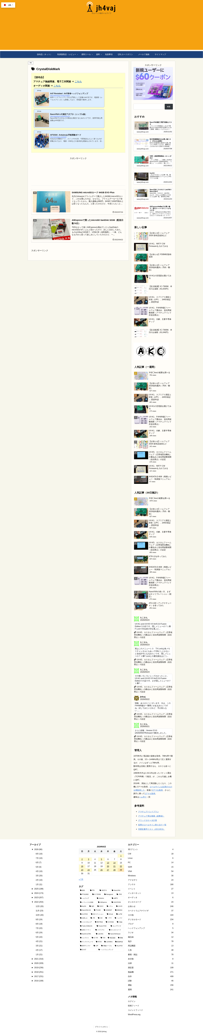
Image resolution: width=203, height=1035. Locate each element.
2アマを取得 (157, 790)
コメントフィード (135, 1010)
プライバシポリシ (101, 1027)
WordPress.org (134, 1014)
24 (89, 870)
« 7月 (81, 879)
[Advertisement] (101, 33)
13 (108, 863)
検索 (168, 107)
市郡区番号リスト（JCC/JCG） (151, 829)
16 (82, 866)
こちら (78, 81)
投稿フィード (133, 1006)
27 (108, 870)
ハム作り (143, 797)
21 (114, 866)
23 (82, 870)
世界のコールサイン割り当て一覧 (152, 825)
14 (114, 863)
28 (114, 870)
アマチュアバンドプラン (148, 812)
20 (108, 866)
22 (121, 866)
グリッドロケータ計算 (147, 820)
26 (101, 870)
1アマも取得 (150, 793)
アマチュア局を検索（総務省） (151, 816)
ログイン (131, 1001)
